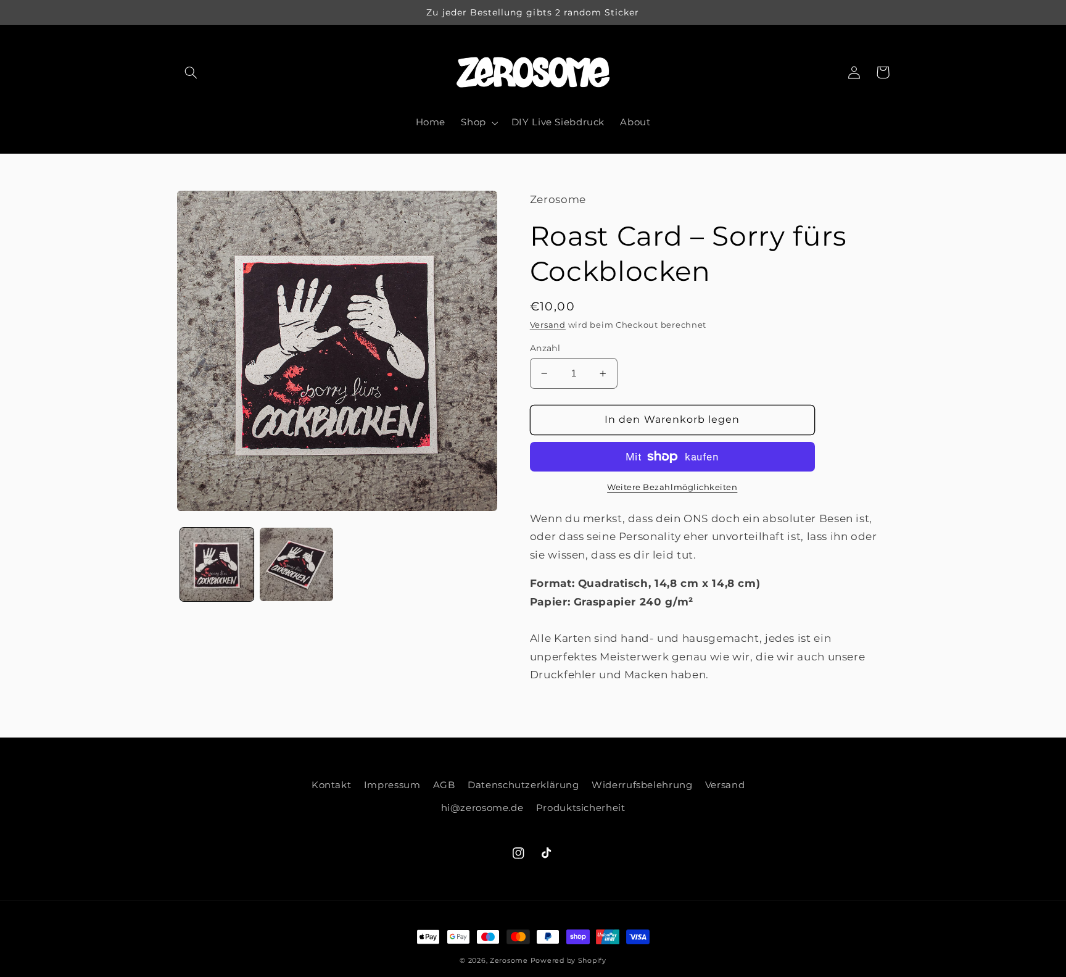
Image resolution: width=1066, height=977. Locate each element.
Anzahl (545, 348)
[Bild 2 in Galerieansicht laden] (296, 564)
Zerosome (509, 961)
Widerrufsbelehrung (642, 785)
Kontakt (331, 785)
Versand (548, 325)
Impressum (392, 785)
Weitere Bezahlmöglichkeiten (672, 487)
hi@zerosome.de (482, 807)
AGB (444, 785)
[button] (191, 72)
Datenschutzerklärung (523, 785)
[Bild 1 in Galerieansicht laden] (217, 564)
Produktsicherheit (581, 807)
